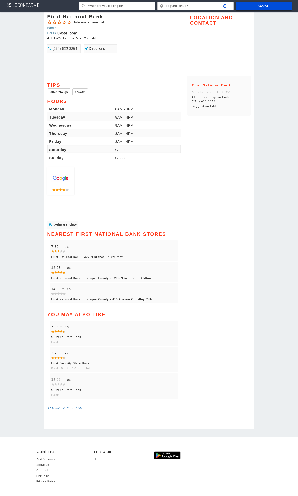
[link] (60, 181)
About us (42, 465)
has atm (80, 92)
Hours (51, 33)
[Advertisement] (114, 67)
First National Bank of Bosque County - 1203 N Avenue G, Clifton (101, 278)
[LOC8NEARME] (23, 5)
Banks (51, 28)
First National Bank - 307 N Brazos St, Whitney (87, 256)
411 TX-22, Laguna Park (210, 97)
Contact (42, 470)
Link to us (42, 476)
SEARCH (263, 5)
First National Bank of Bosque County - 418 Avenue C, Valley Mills (102, 299)
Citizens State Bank (66, 337)
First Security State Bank (70, 363)
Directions (96, 48)
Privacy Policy (46, 481)
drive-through (59, 92)
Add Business (45, 459)
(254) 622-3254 (64, 48)
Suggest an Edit (204, 106)
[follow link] (96, 459)
